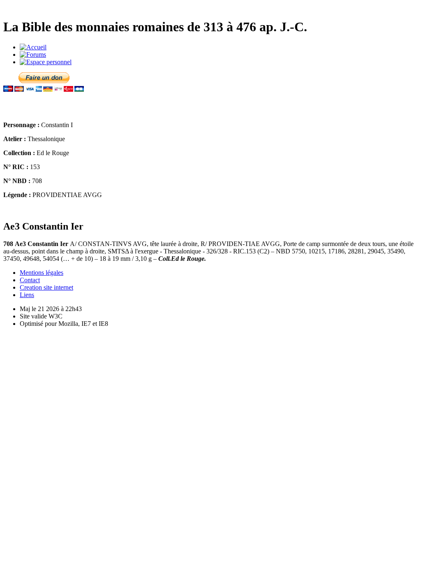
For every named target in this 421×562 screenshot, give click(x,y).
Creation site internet (46, 287)
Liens (27, 294)
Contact (30, 279)
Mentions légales (41, 272)
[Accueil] (33, 47)
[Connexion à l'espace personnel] (46, 61)
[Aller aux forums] (33, 54)
